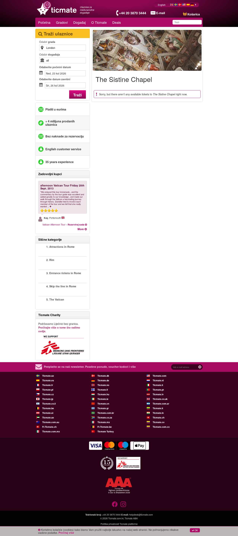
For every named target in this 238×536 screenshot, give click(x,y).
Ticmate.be (48, 408)
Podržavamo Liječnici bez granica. (59, 327)
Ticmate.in (158, 413)
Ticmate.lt (158, 408)
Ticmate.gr (103, 408)
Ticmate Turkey (105, 431)
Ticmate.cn (103, 403)
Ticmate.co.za (104, 417)
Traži (77, 95)
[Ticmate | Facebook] (115, 504)
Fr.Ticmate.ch (49, 426)
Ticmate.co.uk (160, 399)
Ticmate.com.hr (115, 518)
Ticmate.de (103, 380)
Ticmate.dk (103, 375)
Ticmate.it (158, 385)
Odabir (47, 42)
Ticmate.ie (102, 399)
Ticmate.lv (158, 394)
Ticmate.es (48, 380)
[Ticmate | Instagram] (123, 504)
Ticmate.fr (47, 385)
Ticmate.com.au (50, 422)
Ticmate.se (48, 375)
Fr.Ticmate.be (104, 426)
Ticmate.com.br (105, 413)
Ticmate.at (47, 413)
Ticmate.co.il (49, 403)
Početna (44, 22)
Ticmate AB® (131, 518)
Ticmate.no (103, 385)
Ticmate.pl (47, 389)
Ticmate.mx (103, 422)
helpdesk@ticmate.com (141, 514)
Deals (116, 22)
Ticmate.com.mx (51, 431)
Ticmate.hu (103, 394)
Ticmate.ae (48, 417)
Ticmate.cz (48, 394)
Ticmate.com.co (161, 426)
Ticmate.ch (158, 417)
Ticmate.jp (47, 399)
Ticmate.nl (158, 380)
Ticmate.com (159, 375)
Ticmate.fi (102, 389)
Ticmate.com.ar (161, 403)
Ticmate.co (158, 422)
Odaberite (55, 67)
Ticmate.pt (158, 389)
